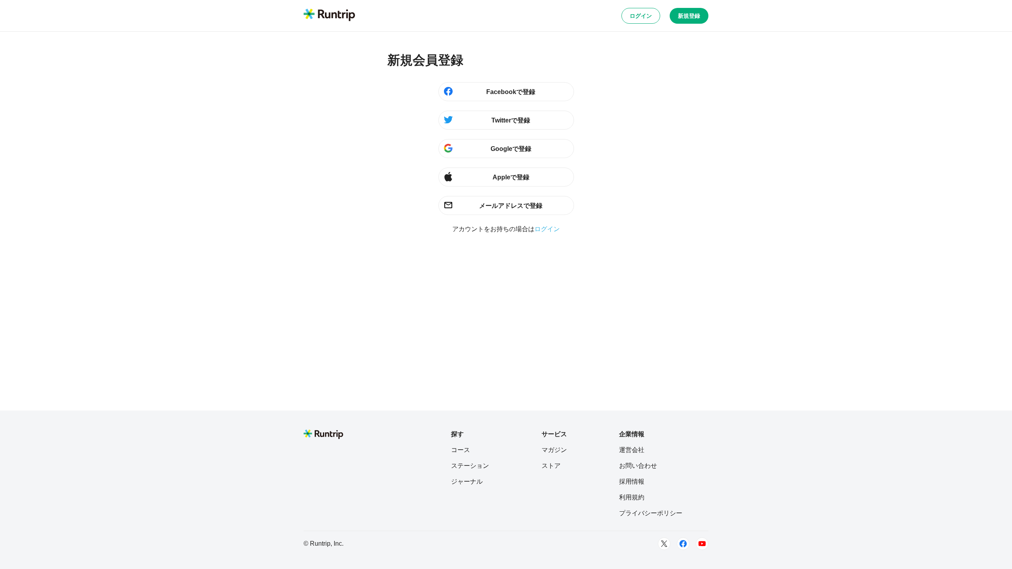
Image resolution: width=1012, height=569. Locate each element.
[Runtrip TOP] (329, 15)
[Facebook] (683, 543)
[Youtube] (702, 543)
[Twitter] (664, 543)
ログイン (641, 16)
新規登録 (689, 16)
